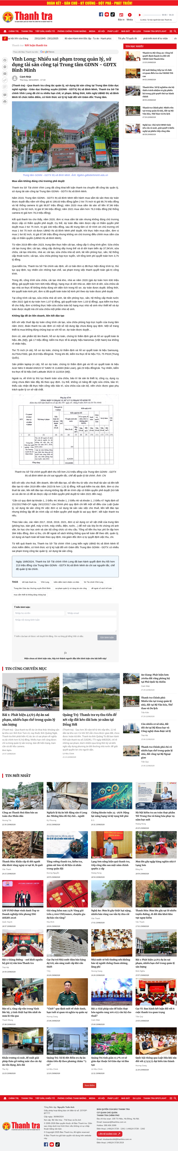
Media (92, 31)
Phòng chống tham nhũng (72, 31)
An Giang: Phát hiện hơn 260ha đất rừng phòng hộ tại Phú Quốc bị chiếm (155, 678)
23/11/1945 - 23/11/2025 (32, 38)
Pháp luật (113, 31)
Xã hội (101, 31)
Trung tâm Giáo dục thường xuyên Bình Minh (32, 588)
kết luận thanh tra (29, 582)
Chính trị (13, 31)
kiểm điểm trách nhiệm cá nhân (66, 582)
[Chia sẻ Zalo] (5, 67)
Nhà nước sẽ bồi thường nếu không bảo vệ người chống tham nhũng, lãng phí (110, 963)
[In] (5, 101)
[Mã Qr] (5, 87)
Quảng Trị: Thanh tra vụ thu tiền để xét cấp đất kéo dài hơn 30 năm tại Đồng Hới (90, 719)
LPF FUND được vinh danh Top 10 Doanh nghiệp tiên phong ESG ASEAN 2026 (20, 914)
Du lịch (137, 31)
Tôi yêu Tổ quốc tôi (112, 38)
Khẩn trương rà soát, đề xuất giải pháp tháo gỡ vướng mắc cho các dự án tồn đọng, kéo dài (21, 1061)
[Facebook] (101, 14)
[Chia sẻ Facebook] (5, 60)
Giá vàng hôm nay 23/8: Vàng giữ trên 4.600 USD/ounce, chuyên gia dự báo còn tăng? (66, 914)
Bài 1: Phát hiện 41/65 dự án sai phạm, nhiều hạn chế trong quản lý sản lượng (28, 719)
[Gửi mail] (5, 73)
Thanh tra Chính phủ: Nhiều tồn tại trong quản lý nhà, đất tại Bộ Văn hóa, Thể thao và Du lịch (158, 110)
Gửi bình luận (107, 637)
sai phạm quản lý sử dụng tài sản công (71, 588)
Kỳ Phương (51, 820)
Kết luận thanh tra (36, 45)
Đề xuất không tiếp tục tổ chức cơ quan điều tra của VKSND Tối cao (158, 73)
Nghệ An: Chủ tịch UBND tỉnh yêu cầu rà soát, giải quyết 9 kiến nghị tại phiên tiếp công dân (158, 128)
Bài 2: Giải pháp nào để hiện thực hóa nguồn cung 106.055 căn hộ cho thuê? (111, 1012)
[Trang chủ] (5, 31)
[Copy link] (5, 80)
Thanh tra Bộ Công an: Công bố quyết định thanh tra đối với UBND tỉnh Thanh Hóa (158, 56)
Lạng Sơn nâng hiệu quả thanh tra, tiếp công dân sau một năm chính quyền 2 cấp (110, 865)
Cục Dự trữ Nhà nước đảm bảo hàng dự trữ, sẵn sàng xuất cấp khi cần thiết (66, 963)
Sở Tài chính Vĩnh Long (93, 582)
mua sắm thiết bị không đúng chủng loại (30, 595)
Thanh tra (27, 31)
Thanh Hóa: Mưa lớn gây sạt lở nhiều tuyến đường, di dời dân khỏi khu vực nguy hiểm (156, 914)
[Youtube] (107, 14)
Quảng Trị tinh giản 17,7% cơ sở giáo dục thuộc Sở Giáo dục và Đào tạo (110, 1061)
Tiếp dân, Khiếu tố (45, 31)
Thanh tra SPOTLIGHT (154, 31)
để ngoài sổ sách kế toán (101, 588)
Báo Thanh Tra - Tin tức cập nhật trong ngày (27, 17)
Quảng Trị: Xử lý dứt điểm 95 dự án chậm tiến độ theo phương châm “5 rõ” (66, 1061)
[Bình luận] (5, 95)
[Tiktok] (113, 14)
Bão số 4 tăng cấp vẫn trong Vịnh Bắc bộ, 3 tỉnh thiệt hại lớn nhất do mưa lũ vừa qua (21, 1012)
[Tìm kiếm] (175, 31)
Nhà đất (125, 31)
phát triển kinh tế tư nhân (140, 38)
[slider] (152, 15)
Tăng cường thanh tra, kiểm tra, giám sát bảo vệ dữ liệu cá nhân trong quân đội (65, 865)
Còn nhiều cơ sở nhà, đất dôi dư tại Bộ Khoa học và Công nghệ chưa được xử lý (156, 727)
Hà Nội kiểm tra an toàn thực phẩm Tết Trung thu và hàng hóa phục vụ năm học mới (155, 816)
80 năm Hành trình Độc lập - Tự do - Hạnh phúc (73, 38)
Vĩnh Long (45, 582)
